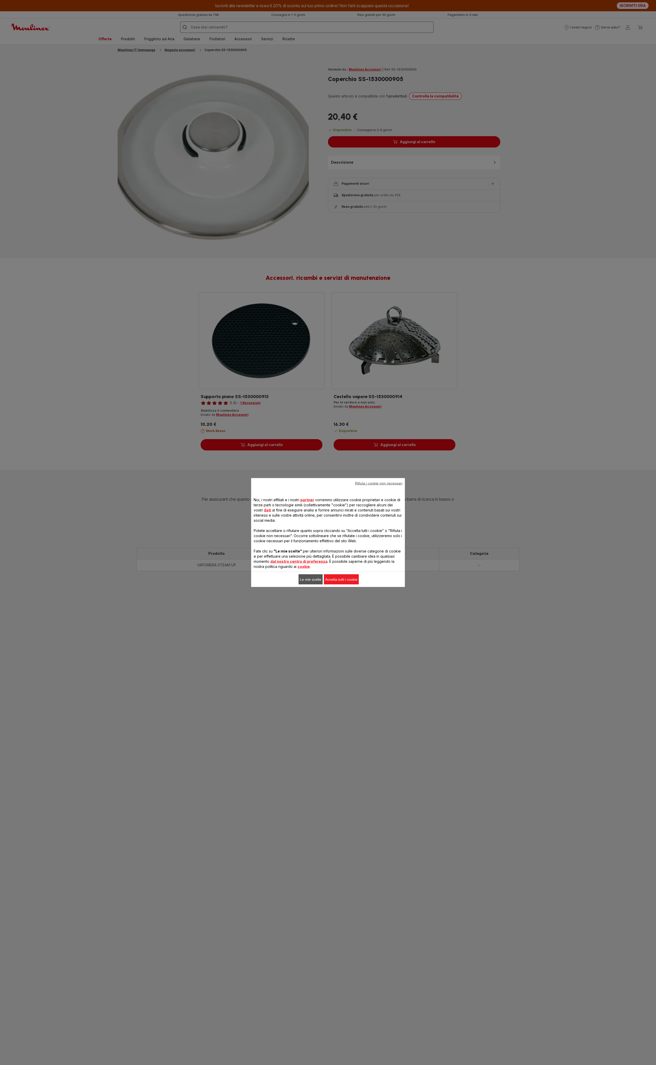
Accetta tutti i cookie (341, 579)
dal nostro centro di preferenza (298, 561)
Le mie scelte (310, 579)
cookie (304, 566)
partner (307, 500)
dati (267, 510)
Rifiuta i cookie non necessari (378, 483)
